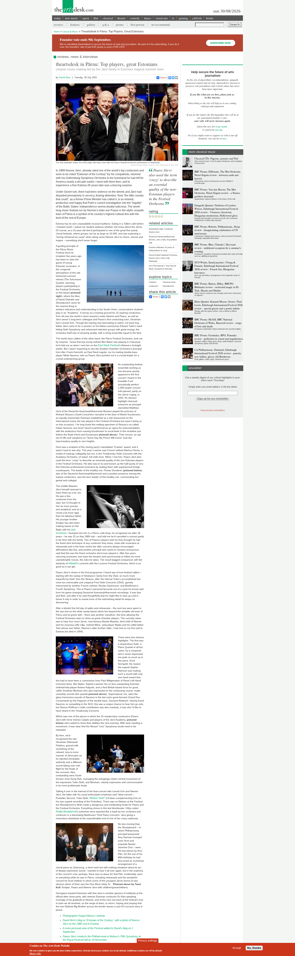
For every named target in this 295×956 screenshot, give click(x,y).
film (95, 18)
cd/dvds (197, 18)
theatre (121, 18)
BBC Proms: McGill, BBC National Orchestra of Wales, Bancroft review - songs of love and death (218, 323)
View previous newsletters (212, 410)
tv (173, 18)
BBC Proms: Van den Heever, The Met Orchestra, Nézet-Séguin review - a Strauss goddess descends (217, 193)
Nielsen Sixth (96, 798)
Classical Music (70, 31)
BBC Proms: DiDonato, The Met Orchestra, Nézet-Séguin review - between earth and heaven (217, 175)
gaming (183, 18)
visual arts (161, 18)
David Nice (65, 77)
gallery (91, 24)
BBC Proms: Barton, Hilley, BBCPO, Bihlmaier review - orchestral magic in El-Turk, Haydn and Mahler (216, 287)
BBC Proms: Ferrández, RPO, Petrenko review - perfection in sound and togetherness (218, 337)
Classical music (169, 282)
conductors (153, 286)
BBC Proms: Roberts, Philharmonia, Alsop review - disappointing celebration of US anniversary (217, 230)
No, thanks (254, 947)
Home (57, 31)
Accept (237, 947)
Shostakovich (168, 286)
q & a (105, 24)
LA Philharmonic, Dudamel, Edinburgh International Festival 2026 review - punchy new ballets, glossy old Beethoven (217, 353)
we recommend (160, 24)
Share (163, 77)
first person (137, 24)
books (209, 18)
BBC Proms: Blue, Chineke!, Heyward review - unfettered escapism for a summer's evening (217, 248)
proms (120, 24)
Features (152, 282)
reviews (58, 24)
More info (35, 953)
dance (147, 18)
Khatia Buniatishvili (66, 811)
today (57, 18)
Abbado (72, 563)
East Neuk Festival (108, 345)
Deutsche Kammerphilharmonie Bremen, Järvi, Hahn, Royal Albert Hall (163, 240)
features (75, 24)
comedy (135, 18)
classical (108, 18)
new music (71, 18)
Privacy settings (147, 940)
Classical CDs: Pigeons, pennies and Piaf (216, 158)
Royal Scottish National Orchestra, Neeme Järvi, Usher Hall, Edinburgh (163, 258)
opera (85, 18)
